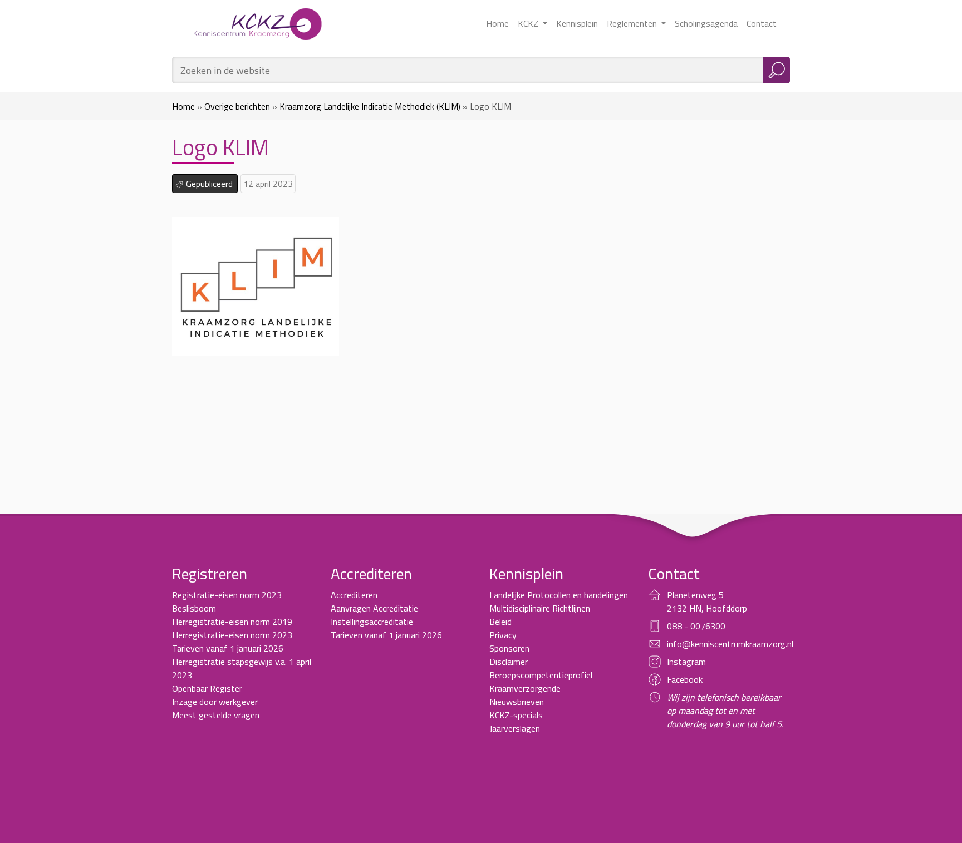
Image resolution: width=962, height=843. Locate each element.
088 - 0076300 (696, 626)
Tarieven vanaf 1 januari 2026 (227, 648)
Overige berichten (237, 106)
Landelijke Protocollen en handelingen (558, 595)
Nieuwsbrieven (516, 701)
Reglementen (633, 23)
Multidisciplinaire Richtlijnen (539, 608)
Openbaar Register (207, 688)
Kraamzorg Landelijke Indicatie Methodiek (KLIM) (369, 106)
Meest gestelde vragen (215, 715)
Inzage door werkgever (215, 701)
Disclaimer (508, 661)
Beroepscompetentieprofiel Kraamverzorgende (540, 681)
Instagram (686, 661)
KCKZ (529, 23)
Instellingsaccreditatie (372, 621)
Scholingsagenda (706, 23)
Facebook (685, 679)
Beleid (500, 621)
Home (497, 23)
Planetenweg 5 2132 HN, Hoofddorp (707, 601)
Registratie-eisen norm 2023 (227, 595)
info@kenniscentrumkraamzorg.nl (730, 643)
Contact (762, 23)
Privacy (503, 635)
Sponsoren (509, 648)
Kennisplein (577, 23)
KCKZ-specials (516, 715)
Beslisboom (194, 608)
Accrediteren (354, 595)
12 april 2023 (268, 183)
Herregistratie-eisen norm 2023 (232, 635)
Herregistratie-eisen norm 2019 (232, 621)
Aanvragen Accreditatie (374, 608)
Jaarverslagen (514, 728)
